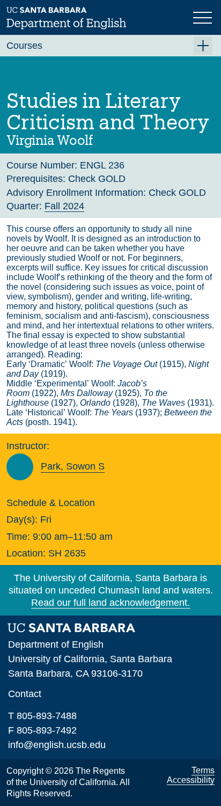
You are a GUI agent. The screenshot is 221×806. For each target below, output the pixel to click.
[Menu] (204, 16)
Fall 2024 (64, 206)
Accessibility (191, 780)
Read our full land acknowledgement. (110, 602)
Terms (203, 770)
